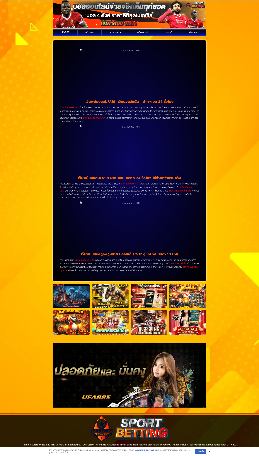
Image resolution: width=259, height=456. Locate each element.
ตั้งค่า (67, 452)
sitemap (194, 32)
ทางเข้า (169, 32)
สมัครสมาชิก (143, 32)
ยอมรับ (201, 451)
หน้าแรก (89, 32)
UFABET (64, 32)
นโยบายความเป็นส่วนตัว (144, 450)
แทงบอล (114, 32)
